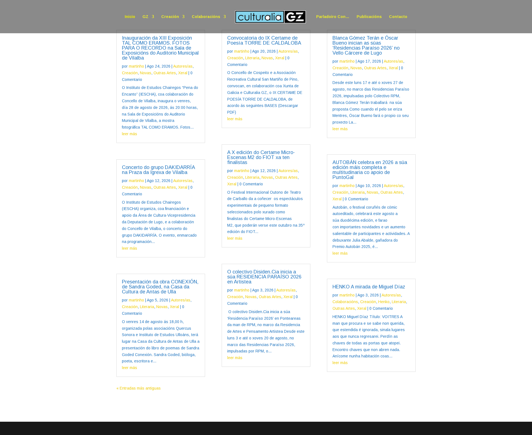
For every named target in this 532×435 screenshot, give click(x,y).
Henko (384, 302)
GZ (145, 17)
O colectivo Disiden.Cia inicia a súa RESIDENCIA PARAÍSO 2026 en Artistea (264, 277)
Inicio (130, 17)
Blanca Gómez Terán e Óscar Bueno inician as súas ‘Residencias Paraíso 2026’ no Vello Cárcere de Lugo (366, 45)
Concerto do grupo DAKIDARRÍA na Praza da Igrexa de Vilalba (158, 170)
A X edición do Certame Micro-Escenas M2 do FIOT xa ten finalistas (261, 157)
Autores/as (183, 66)
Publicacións (369, 17)
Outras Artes (165, 73)
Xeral (182, 73)
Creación (170, 17)
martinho (136, 66)
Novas (145, 73)
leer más (129, 134)
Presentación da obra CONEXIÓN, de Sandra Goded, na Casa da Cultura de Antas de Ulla (160, 287)
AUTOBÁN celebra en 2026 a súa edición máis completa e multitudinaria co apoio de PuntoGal (369, 170)
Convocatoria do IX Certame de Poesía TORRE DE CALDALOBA (264, 40)
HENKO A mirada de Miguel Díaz (368, 287)
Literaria (147, 306)
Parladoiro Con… (332, 17)
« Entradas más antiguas (138, 388)
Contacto (398, 17)
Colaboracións (206, 17)
